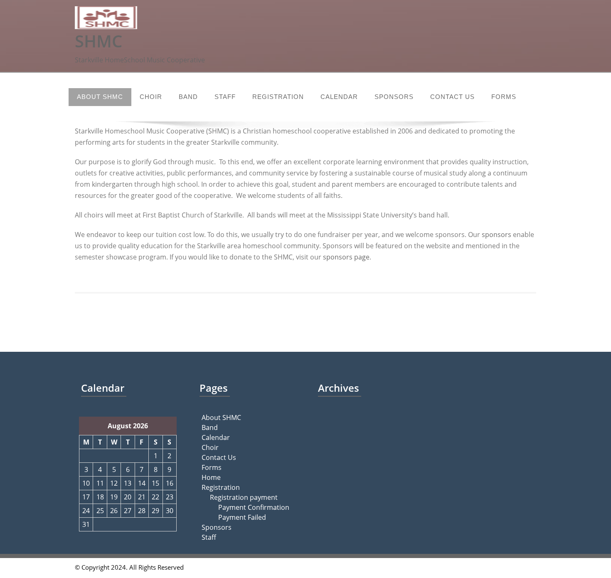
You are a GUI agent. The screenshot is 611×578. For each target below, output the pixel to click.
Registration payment (244, 497)
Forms (503, 96)
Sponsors (394, 96)
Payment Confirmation (253, 507)
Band (188, 96)
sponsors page (346, 257)
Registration (278, 96)
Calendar (339, 96)
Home (211, 477)
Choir (151, 96)
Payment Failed (242, 517)
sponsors (497, 234)
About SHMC (100, 96)
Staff (225, 96)
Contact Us (452, 96)
